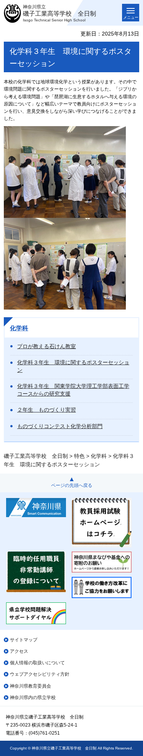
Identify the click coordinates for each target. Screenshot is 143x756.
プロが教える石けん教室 (46, 346)
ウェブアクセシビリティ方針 (39, 674)
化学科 (19, 328)
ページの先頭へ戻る (71, 485)
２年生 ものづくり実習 (46, 410)
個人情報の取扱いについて (37, 662)
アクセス (19, 651)
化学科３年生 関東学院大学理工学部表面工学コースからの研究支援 (73, 390)
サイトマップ (23, 639)
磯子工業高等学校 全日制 (36, 456)
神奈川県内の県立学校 (33, 697)
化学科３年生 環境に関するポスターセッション (73, 366)
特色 (79, 456)
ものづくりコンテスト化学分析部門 (60, 426)
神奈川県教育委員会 (30, 686)
